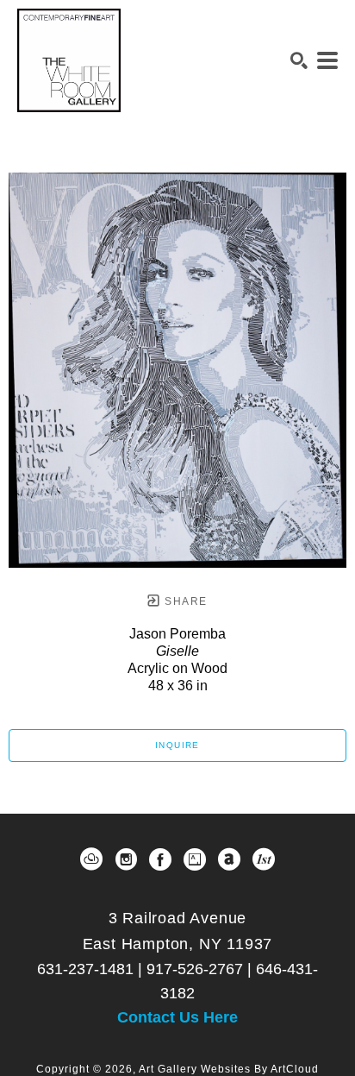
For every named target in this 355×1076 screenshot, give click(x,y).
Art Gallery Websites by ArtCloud (229, 1069)
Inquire (177, 745)
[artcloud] (91, 859)
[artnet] (229, 859)
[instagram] (126, 859)
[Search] (299, 60)
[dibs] (263, 859)
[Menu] (327, 60)
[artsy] (195, 859)
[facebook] (160, 859)
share (184, 601)
